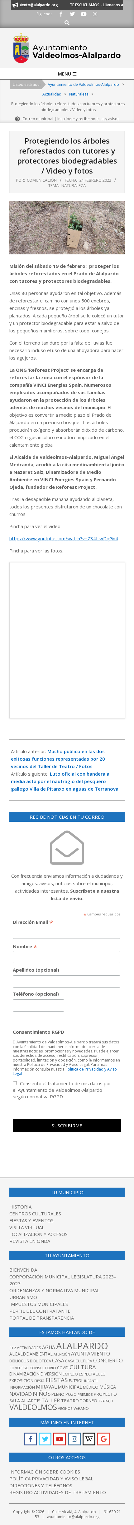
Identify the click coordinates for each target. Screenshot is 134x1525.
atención (62, 1354)
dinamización (24, 1374)
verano (81, 1408)
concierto (108, 1360)
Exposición (21, 1380)
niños (41, 1393)
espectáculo (92, 1374)
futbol (76, 1380)
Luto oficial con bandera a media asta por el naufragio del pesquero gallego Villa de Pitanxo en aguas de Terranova (64, 781)
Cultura (82, 1367)
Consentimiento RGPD (38, 1032)
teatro (70, 1400)
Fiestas (56, 1380)
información (22, 1387)
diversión (51, 1374)
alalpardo (82, 1346)
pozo (71, 1394)
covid (63, 1368)
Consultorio (43, 1368)
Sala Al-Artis (25, 1401)
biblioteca (40, 1361)
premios (85, 1394)
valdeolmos (33, 1407)
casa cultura (78, 1361)
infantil (91, 1380)
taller (50, 1400)
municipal (70, 1387)
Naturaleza (73, 185)
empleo (70, 1374)
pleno (58, 1394)
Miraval (46, 1386)
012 (12, 1348)
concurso (19, 1368)
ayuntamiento (90, 1353)
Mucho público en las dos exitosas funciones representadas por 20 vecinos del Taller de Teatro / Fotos (58, 758)
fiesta (39, 1381)
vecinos (65, 1408)
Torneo (88, 1401)
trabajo (105, 1401)
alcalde (19, 1354)
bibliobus (19, 1361)
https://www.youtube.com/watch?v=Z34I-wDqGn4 (63, 538)
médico (90, 1387)
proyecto (105, 1394)
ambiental (41, 1354)
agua (48, 1347)
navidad (20, 1393)
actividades (29, 1348)
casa (58, 1360)
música (107, 1387)
